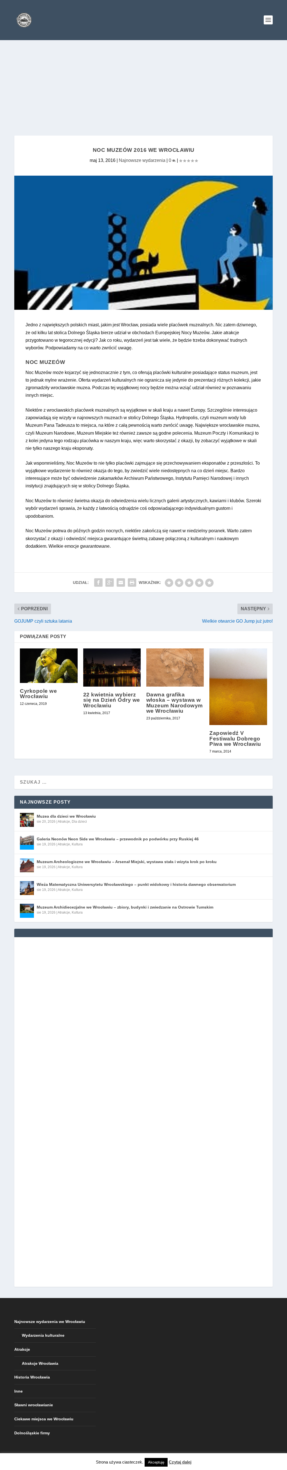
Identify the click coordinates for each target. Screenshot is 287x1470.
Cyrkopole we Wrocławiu (38, 693)
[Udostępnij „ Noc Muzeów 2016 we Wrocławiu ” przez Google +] (109, 582)
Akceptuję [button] (156, 1462)
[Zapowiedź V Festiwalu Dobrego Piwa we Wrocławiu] (238, 686)
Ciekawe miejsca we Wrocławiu (43, 1419)
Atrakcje (64, 822)
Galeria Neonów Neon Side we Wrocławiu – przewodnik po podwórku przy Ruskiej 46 (118, 839)
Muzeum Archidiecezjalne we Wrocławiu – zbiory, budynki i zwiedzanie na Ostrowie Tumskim (125, 907)
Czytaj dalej (180, 1462)
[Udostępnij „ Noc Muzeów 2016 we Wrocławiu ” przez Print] (132, 582)
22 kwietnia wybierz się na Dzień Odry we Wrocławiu (111, 700)
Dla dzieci (79, 822)
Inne (18, 1391)
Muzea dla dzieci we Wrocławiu (66, 816)
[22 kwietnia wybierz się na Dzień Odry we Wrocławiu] (112, 667)
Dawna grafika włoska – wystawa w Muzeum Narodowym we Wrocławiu (174, 703)
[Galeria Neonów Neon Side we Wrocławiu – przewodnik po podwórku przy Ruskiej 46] (27, 843)
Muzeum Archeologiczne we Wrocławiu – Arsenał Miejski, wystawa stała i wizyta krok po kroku (127, 861)
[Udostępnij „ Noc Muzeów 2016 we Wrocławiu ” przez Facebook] (98, 582)
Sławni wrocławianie (33, 1405)
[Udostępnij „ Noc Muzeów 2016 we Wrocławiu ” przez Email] (120, 582)
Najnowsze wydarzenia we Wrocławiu (49, 1321)
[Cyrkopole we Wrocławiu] (48, 665)
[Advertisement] (143, 82)
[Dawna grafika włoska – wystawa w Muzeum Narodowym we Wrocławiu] (175, 667)
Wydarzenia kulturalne (43, 1335)
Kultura (77, 844)
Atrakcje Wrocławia (40, 1363)
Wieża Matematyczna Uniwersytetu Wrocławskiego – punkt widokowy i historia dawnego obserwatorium (136, 884)
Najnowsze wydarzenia (142, 160)
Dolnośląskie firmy (32, 1433)
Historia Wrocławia (32, 1377)
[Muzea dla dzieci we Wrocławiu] (27, 820)
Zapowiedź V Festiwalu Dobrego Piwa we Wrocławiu (235, 738)
